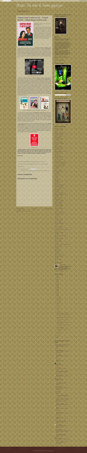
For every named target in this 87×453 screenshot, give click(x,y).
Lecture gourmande (58, 202)
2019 (57, 287)
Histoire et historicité (58, 192)
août (57, 303)
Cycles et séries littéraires (30, 170)
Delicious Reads (58, 378)
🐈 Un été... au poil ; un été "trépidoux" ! (62, 396)
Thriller (56, 257)
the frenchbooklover (59, 438)
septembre (58, 301)
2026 (57, 276)
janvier (58, 333)
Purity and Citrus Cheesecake (60, 360)
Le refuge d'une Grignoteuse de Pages (62, 395)
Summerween (58, 392)
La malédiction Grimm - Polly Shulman (63, 313)
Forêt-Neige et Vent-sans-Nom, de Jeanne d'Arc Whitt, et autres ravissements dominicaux (62, 431)
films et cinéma (57, 186)
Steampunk (56, 248)
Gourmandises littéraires (58, 187)
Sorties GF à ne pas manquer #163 (61, 421)
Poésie (56, 224)
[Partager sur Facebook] (34, 169)
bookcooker (58, 359)
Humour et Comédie (58, 197)
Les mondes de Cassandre (60, 403)
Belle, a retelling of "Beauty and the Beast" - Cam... (63, 325)
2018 (57, 289)
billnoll (46, 450)
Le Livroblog (58, 391)
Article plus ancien (48, 208)
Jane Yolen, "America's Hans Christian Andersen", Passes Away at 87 (61, 426)
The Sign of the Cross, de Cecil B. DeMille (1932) (62, 409)
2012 (57, 337)
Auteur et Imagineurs (58, 136)
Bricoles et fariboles (58, 146)
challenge (56, 154)
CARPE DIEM (58, 367)
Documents (56, 166)
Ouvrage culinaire (57, 220)
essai (55, 175)
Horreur (56, 196)
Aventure (56, 140)
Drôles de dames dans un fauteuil (61, 382)
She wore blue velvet (59, 429)
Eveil (55, 177)
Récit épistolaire (57, 227)
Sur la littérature (57, 250)
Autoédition (56, 137)
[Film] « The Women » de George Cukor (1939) (62, 347)
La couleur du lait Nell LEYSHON (61, 368)
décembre (58, 297)
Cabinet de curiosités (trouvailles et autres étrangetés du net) (61, 151)
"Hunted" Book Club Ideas (60, 379)
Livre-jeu (56, 209)
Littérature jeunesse (58, 205)
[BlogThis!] (32, 169)
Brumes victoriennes (58, 148)
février (58, 332)
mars (58, 311)
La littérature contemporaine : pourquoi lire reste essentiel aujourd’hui (62, 352)
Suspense (56, 251)
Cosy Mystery (57, 160)
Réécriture (56, 230)
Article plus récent (20, 208)
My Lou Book (58, 417)
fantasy (56, 183)
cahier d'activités (57, 153)
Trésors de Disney (57, 259)
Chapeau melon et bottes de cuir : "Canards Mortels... (63, 318)
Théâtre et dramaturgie (58, 256)
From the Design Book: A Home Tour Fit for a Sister (62, 356)
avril (57, 310)
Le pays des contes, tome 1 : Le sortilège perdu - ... (63, 320)
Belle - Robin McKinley (60, 327)
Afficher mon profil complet (59, 270)
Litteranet (57, 407)
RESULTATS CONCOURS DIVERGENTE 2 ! (63, 404)
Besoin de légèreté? (58, 142)
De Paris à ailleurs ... (59, 375)
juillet (58, 305)
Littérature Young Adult (58, 208)
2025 (57, 277)
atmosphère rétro (23, 170)
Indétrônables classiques (58, 200)
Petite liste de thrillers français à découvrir (62, 400)
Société (56, 242)
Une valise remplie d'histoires (61, 441)
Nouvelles (56, 214)
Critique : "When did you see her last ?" (61, 372)
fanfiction (56, 180)
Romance (56, 236)
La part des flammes (59, 442)
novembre (58, 298)
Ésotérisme (56, 174)
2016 (57, 292)
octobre (58, 300)
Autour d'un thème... (58, 139)
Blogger (52, 450)
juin (57, 306)
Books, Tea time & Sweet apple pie (39, 6)
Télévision (56, 253)
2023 (57, 280)
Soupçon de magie (57, 245)
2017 (57, 290)
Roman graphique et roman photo (60, 235)
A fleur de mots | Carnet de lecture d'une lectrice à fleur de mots (62, 345)
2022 (57, 282)
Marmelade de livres (59, 412)
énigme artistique (57, 171)
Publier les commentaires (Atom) (26, 211)
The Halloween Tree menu (59, 364)
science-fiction (57, 239)
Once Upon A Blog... (59, 424)
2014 (57, 295)
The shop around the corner (59, 254)
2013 (57, 335)
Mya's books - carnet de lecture (61, 420)
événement (56, 178)
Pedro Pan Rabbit (62, 264)
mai (57, 308)
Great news (56, 189)
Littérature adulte (40, 170)
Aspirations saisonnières (58, 133)
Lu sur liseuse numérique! (59, 212)
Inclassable (56, 199)
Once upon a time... (58, 218)
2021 (57, 284)
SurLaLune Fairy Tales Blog (60, 434)
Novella (56, 217)
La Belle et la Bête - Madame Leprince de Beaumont (63, 329)
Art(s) (56, 131)
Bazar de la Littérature (60, 350)
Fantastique (56, 181)
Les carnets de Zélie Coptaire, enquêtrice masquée (62, 399)
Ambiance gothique (58, 129)
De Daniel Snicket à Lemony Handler (62, 371)
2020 (57, 285)
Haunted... (56, 190)
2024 (57, 279)
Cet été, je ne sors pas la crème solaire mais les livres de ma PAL (62, 414)
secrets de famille (57, 241)
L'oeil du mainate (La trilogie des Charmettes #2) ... (64, 315)
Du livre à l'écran (57, 169)
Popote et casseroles (58, 226)
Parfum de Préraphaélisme (59, 223)
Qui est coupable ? (58, 383)
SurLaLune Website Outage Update (61, 435)
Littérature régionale (58, 206)
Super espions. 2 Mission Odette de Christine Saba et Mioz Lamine (62, 388)
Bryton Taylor (58, 363)
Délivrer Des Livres (59, 386)
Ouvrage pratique (57, 221)
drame (56, 168)
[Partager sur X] (33, 169)
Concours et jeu (57, 157)
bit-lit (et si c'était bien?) (58, 143)
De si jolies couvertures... (58, 165)
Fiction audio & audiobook (59, 185)
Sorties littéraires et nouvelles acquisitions (61, 244)
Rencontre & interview (58, 232)
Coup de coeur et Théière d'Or (59, 162)
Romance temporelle (58, 238)
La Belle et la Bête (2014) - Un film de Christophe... (62, 323)
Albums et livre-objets (58, 128)
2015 (57, 294)
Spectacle (56, 247)
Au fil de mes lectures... (23, 11)
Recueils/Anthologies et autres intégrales (61, 229)
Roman (48, 170)
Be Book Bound (58, 355)
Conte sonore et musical (58, 159)
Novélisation (45, 170)
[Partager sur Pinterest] (36, 169)
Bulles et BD (57, 149)
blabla (56, 145)
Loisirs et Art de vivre (58, 211)
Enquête (36, 170)
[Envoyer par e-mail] (31, 169)
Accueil (34, 208)
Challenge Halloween (58, 156)
